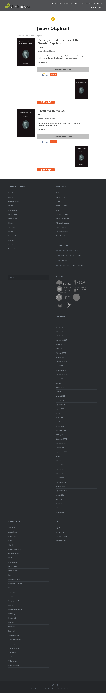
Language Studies (14, 601)
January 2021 (60, 486)
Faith (10, 575)
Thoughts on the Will (52, 110)
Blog (99, 3)
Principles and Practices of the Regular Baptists (58, 41)
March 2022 (60, 426)
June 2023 (59, 379)
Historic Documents (63, 219)
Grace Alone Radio (62, 236)
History (11, 223)
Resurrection (12, 236)
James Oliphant (36, 36)
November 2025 (61, 340)
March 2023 (60, 387)
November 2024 (61, 361)
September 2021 (61, 452)
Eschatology (12, 214)
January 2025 (60, 357)
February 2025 (61, 353)
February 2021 (61, 482)
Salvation (11, 244)
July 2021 (59, 460)
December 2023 (61, 370)
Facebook (64, 255)
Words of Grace (71, 3)
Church (10, 197)
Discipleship (12, 210)
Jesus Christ (12, 227)
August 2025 (60, 344)
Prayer (10, 605)
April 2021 (59, 473)
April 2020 (59, 499)
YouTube (78, 255)
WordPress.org (61, 540)
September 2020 (61, 491)
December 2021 (61, 439)
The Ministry (12, 652)
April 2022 (59, 422)
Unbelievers (12, 661)
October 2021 (60, 447)
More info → (42, 62)
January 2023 (60, 396)
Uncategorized (13, 665)
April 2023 (59, 383)
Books (25, 36)
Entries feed (60, 532)
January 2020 (60, 512)
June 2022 (59, 413)
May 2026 (59, 327)
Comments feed (61, 536)
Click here (63, 260)
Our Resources (88, 3)
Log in (58, 528)
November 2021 (61, 443)
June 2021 (59, 465)
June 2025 (59, 349)
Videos (58, 201)
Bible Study (12, 193)
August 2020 (60, 495)
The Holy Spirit (13, 648)
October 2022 (60, 400)
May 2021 (59, 469)
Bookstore (96, 7)
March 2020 (60, 503)
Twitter (71, 255)
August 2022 (60, 409)
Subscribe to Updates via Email (73, 265)
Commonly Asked (62, 214)
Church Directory (62, 227)
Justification (12, 596)
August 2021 (60, 456)
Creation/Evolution (15, 201)
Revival (11, 240)
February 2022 (61, 430)
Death (10, 206)
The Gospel (12, 644)
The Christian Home (15, 639)
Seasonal (11, 249)
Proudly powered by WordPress (41, 689)
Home (19, 36)
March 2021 (60, 478)
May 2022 (59, 417)
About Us (56, 3)
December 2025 (61, 336)
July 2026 (59, 323)
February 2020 (61, 508)
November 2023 (61, 374)
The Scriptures (13, 657)
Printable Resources (63, 223)
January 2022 (60, 435)
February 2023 (61, 392)
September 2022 (61, 405)
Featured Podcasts (62, 231)
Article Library (13, 532)
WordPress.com (69, 689)
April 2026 (59, 331)
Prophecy (11, 231)
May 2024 (59, 366)
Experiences (12, 219)
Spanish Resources (14, 635)
